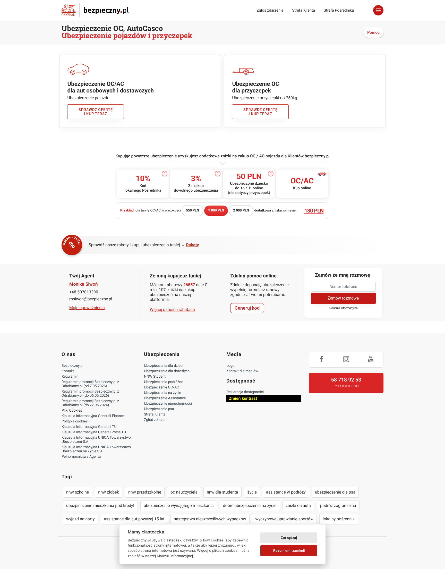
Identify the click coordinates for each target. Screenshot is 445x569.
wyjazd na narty (80, 518)
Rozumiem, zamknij (289, 550)
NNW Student (155, 377)
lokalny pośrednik (339, 518)
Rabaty (192, 244)
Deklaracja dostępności (245, 392)
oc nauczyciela (184, 492)
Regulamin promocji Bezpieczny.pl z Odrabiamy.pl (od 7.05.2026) (90, 384)
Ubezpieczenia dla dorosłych (167, 371)
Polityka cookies (75, 421)
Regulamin (70, 377)
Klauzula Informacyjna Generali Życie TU (94, 432)
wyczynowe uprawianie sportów (284, 518)
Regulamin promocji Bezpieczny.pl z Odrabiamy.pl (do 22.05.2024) (90, 403)
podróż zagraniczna (338, 505)
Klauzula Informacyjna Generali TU (89, 427)
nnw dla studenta (222, 492)
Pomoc (373, 32)
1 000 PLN (216, 211)
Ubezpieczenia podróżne (163, 382)
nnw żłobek (108, 492)
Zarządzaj (289, 538)
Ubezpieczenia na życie (162, 393)
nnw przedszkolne (144, 492)
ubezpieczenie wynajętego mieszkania (179, 505)
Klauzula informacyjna (343, 308)
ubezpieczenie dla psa (335, 492)
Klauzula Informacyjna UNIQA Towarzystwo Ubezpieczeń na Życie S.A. (96, 449)
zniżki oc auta (298, 505)
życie (252, 492)
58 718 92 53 (346, 380)
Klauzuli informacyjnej (175, 556)
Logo (230, 366)
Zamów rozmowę (343, 298)
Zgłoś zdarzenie (269, 10)
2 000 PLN (241, 211)
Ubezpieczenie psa (159, 409)
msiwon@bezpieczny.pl (90, 298)
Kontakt (68, 371)
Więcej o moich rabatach (172, 309)
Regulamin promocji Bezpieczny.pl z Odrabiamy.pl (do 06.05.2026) (90, 393)
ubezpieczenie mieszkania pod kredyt (100, 505)
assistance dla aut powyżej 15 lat (134, 518)
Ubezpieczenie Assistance (165, 398)
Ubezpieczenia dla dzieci (163, 366)
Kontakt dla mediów (242, 371)
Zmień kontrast (243, 398)
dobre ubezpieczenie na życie (250, 505)
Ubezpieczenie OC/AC (161, 387)
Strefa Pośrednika (339, 10)
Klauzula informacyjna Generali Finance (93, 416)
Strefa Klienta (303, 10)
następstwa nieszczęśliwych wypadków (210, 518)
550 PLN (192, 211)
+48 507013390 (83, 292)
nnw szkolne (77, 492)
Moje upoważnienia (87, 307)
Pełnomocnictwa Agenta (81, 457)
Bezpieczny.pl (72, 366)
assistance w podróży (286, 492)
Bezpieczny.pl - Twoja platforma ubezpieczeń (95, 10)
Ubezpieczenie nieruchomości (168, 404)
